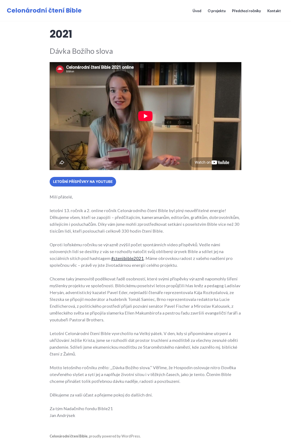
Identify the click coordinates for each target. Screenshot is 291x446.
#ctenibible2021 (127, 258)
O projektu (217, 11)
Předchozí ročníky (246, 11)
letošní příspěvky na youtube (83, 181)
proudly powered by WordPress (114, 436)
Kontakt (274, 11)
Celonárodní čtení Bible (44, 10)
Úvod (197, 11)
